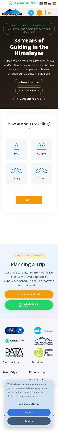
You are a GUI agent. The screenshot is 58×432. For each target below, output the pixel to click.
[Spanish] (54, 3)
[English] (41, 3)
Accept (29, 412)
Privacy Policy (31, 396)
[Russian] (49, 3)
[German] (45, 3)
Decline (29, 421)
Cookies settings (29, 404)
